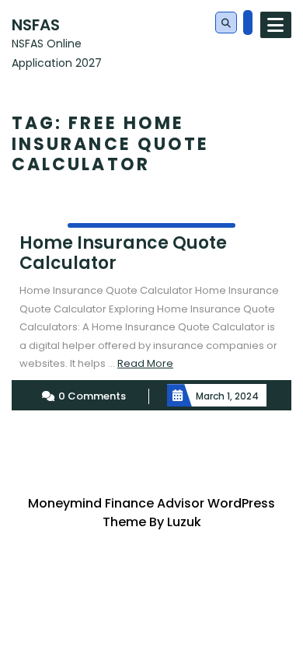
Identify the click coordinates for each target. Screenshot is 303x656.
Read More (145, 363)
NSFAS (36, 25)
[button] (226, 23)
